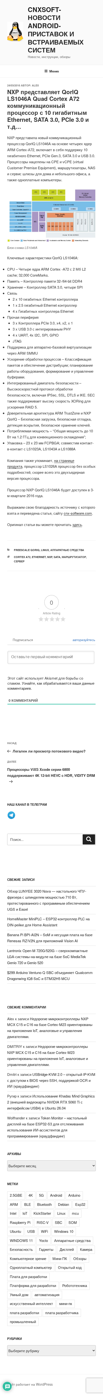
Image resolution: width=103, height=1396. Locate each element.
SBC (58, 1222)
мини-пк (65, 1303)
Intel (13, 1213)
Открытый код (70, 1267)
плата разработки (24, 1312)
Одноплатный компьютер (31, 1267)
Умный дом (19, 1294)
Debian (63, 1204)
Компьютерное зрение (28, 1258)
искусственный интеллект (31, 1303)
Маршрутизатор (74, 557)
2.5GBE (16, 1195)
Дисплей (67, 1249)
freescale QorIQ (27, 550)
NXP (49, 557)
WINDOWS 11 (21, 1240)
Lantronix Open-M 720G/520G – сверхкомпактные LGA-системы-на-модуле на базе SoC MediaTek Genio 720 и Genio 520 (47, 956)
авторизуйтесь (83, 639)
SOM (73, 1222)
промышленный (23, 1321)
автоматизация (46, 1294)
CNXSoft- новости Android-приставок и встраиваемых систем (56, 30)
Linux (45, 550)
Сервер (19, 561)
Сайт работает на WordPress (30, 1384)
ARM (14, 1204)
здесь (77, 524)
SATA (57, 557)
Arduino (74, 1195)
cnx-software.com (78, 513)
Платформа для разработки (33, 1285)
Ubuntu (15, 1231)
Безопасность (21, 1249)
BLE (27, 1204)
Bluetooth (44, 1204)
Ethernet (39, 557)
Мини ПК (59, 1258)
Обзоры (79, 1258)
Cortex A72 (22, 557)
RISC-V (43, 1222)
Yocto (43, 1240)
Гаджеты (46, 1249)
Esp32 (80, 1204)
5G (41, 1195)
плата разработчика (61, 1312)
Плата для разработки (28, 1276)
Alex (35, 85)
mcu (75, 1213)
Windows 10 (63, 1231)
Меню (54, 71)
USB (31, 1231)
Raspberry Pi (20, 1222)
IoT (25, 1213)
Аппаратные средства (67, 550)
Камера (86, 1249)
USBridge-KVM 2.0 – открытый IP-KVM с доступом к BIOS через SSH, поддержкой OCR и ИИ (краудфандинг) (51, 1080)
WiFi (44, 1231)
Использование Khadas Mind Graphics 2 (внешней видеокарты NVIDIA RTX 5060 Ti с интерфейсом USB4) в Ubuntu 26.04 (51, 1101)
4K (31, 1195)
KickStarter (42, 1213)
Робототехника (74, 1285)
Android (56, 1195)
